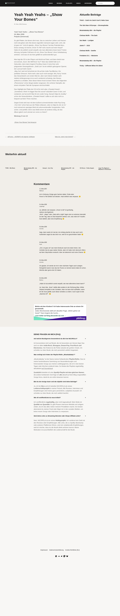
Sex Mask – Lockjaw (87, 40)
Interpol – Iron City (48, 168)
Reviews (24, 24)
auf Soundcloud (47, 368)
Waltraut (41, 190)
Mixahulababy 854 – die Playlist (90, 30)
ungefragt (41, 206)
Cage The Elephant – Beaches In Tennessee (105, 168)
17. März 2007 (43, 188)
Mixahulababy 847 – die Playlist (67, 168)
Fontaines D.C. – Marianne (89, 55)
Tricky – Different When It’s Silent (91, 65)
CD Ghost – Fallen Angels (87, 168)
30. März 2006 (43, 226)
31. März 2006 (43, 204)
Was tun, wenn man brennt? (64, 137)
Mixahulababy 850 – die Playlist (30, 168)
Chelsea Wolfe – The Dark (88, 35)
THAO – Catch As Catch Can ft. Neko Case (94, 20)
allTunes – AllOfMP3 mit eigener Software (21, 137)
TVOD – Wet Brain (10, 168)
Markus (41, 280)
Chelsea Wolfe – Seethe (88, 50)
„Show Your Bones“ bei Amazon (25, 122)
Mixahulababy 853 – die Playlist (90, 61)
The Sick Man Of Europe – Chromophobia (94, 25)
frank (40, 244)
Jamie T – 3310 (85, 45)
